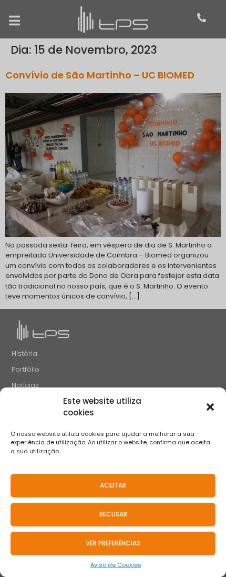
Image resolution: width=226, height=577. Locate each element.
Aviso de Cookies (115, 565)
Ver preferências (113, 543)
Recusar (113, 514)
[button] (210, 407)
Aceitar (113, 485)
